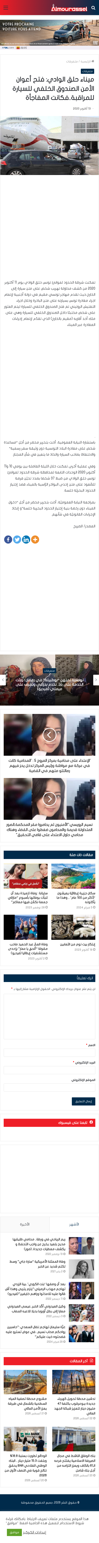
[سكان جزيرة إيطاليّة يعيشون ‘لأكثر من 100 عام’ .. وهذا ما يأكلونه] (73, 876)
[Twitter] (17, 539)
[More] (35, 539)
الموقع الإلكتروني (83, 1080)
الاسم (90, 1045)
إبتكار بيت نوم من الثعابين (77, 944)
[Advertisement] (49, 229)
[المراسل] (69, 7)
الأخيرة (24, 1224)
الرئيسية (86, 61)
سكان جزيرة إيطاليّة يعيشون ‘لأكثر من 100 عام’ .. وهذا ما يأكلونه (76, 897)
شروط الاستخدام (71, 1523)
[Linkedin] (26, 539)
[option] (49, 680)
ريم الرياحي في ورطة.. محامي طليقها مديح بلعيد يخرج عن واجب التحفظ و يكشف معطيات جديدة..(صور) (39, 1244)
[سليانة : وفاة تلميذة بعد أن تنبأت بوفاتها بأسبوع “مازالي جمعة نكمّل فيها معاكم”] (26, 876)
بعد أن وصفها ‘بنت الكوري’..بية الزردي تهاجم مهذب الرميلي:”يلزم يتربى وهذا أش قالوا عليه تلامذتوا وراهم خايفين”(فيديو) (35, 1289)
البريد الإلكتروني (84, 1062)
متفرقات (72, 61)
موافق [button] (14, 1532)
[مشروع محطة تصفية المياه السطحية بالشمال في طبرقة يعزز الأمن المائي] (25, 1382)
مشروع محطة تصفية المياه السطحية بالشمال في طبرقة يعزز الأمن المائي (27, 1403)
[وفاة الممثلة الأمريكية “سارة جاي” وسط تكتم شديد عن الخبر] (81, 1269)
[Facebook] (8, 539)
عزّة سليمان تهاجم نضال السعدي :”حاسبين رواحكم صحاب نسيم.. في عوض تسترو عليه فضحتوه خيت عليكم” (35, 1332)
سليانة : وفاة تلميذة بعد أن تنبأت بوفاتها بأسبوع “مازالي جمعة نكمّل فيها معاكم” (28, 897)
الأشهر (74, 1224)
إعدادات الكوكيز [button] (34, 1532)
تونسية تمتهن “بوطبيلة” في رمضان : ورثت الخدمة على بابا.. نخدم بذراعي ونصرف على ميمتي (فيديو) (50, 684)
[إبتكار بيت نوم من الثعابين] (73, 927)
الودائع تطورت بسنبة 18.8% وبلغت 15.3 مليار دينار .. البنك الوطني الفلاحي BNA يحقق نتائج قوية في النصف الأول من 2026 (26, 1465)
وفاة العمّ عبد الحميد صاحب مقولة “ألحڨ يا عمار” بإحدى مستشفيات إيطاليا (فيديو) (28, 949)
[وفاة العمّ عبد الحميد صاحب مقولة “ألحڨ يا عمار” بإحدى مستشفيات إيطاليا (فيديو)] (26, 927)
